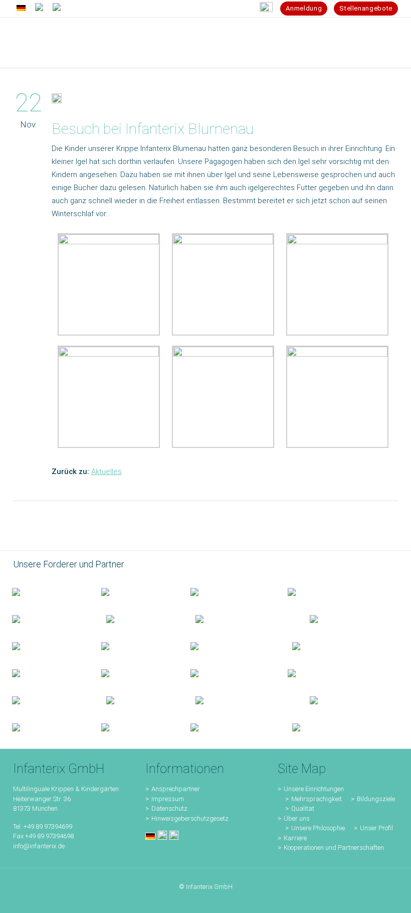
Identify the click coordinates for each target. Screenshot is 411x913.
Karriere (295, 838)
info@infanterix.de (39, 846)
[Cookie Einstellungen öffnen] (22, 900)
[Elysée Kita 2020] (138, 618)
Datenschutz (169, 808)
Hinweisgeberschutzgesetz (190, 818)
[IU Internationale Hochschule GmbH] (47, 618)
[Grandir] (229, 645)
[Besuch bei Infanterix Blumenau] (57, 100)
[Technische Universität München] (332, 618)
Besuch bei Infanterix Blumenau (153, 128)
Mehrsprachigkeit (316, 799)
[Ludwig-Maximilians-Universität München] (44, 645)
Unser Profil (376, 828)
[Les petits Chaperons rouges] (133, 645)
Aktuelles (106, 471)
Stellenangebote (365, 8)
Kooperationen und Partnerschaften (334, 847)
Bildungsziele (376, 799)
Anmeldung (304, 8)
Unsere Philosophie (318, 828)
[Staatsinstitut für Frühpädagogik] (320, 591)
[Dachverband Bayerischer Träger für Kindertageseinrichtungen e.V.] (312, 645)
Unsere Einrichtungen (314, 789)
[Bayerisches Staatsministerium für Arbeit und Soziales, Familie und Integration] (133, 591)
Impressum (167, 799)
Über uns (297, 818)
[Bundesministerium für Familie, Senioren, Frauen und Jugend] (44, 591)
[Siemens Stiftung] (240, 618)
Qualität (302, 808)
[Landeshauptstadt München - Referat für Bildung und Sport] (227, 591)
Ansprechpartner (175, 789)
